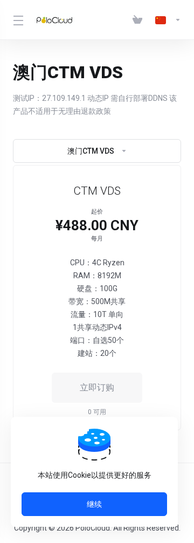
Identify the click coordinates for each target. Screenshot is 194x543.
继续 (94, 504)
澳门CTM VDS (90, 151)
